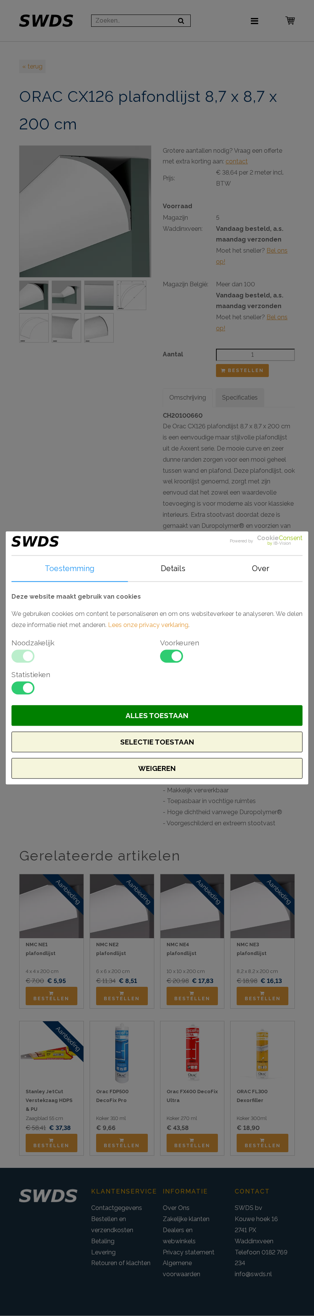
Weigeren (157, 768)
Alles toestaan (157, 716)
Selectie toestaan (157, 742)
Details (173, 568)
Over (260, 568)
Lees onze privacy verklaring (148, 625)
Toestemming (70, 568)
